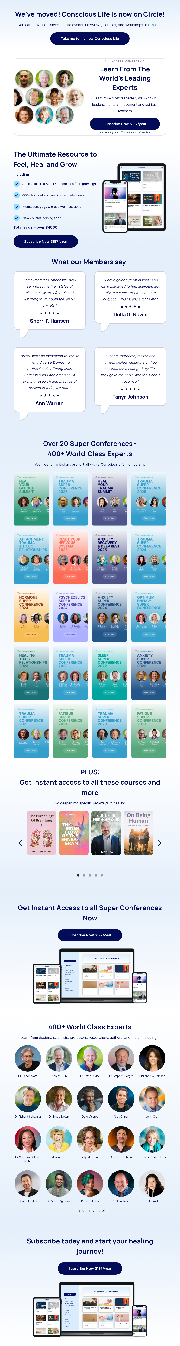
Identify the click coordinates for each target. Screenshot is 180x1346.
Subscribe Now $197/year (142, 124)
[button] (21, 843)
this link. (155, 25)
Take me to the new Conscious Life (90, 38)
